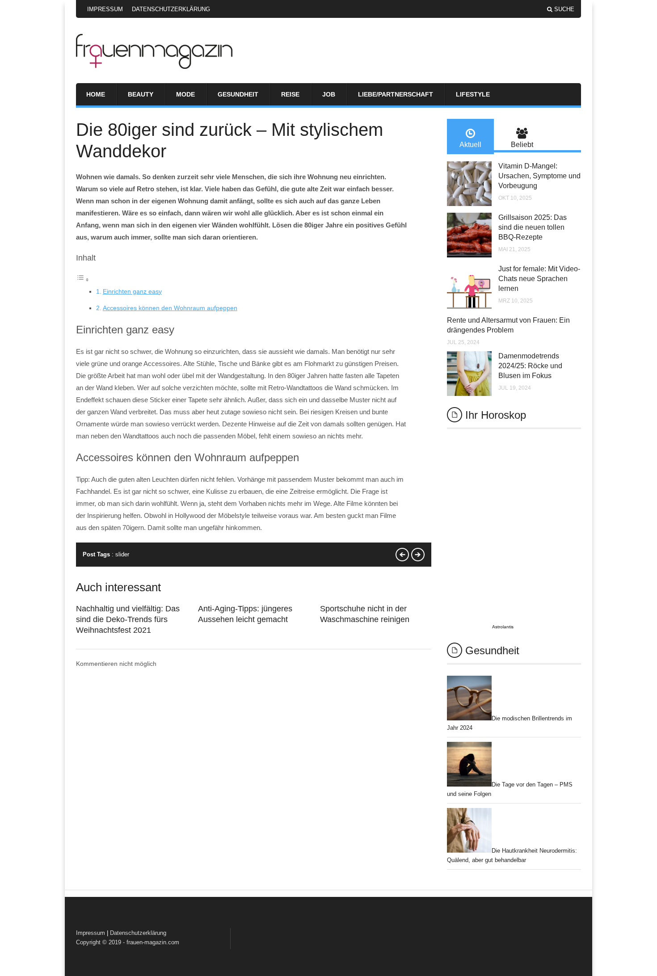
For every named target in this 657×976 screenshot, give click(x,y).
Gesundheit (238, 94)
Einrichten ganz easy (132, 291)
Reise (290, 94)
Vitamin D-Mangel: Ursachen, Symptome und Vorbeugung (539, 175)
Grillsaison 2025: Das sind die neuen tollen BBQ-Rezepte (532, 227)
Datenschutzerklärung (171, 9)
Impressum (105, 9)
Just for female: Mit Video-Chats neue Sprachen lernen (539, 278)
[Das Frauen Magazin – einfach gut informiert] (154, 66)
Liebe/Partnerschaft (395, 94)
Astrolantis (503, 626)
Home (95, 94)
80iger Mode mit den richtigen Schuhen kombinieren (418, 554)
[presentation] (470, 136)
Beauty (140, 94)
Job (328, 94)
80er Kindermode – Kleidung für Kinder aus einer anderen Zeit (402, 554)
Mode (185, 94)
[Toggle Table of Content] (82, 279)
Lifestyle (473, 94)
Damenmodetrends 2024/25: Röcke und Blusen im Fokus (530, 365)
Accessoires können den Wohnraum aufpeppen (170, 307)
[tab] (470, 136)
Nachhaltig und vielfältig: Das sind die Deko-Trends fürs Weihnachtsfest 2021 (128, 619)
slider (122, 554)
